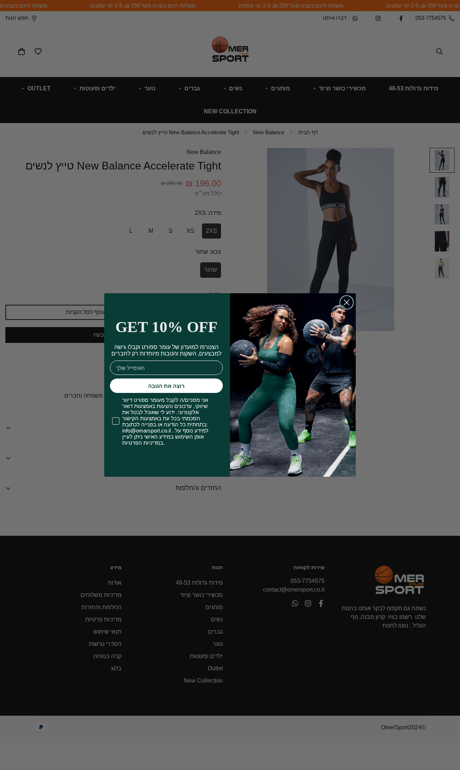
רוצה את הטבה (166, 386)
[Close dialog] (346, 302)
